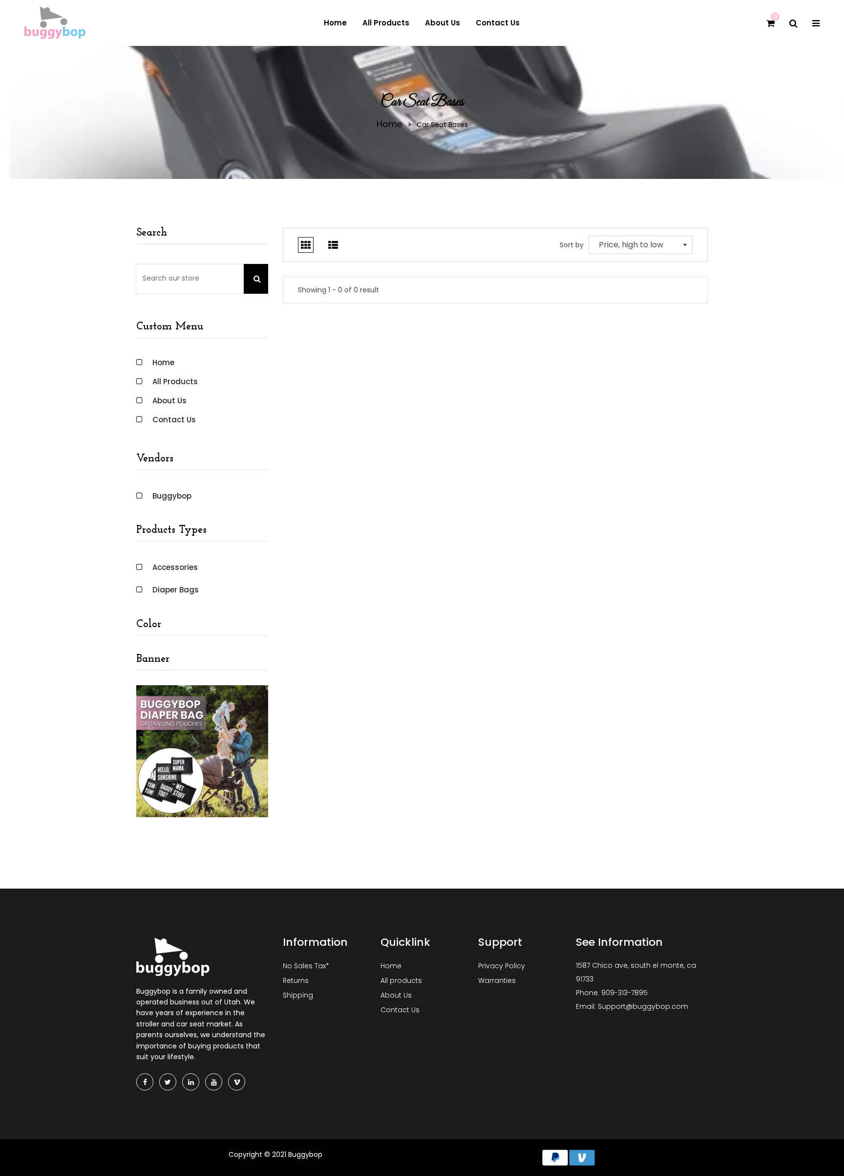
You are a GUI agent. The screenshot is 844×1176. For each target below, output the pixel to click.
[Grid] (306, 245)
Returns (296, 980)
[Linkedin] (190, 1081)
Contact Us (174, 419)
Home (389, 124)
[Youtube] (213, 1081)
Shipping (298, 995)
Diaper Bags (175, 590)
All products (175, 381)
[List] (333, 245)
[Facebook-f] (144, 1081)
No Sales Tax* (306, 965)
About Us (169, 400)
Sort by (572, 245)
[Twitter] (167, 1081)
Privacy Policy (501, 965)
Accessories (175, 567)
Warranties (497, 980)
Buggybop (171, 496)
